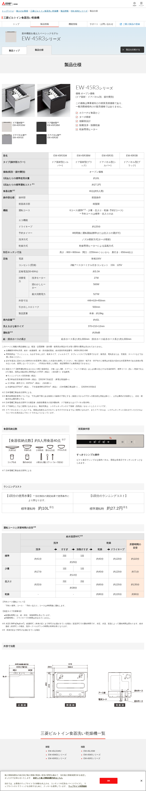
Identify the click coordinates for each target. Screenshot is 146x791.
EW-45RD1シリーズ (57, 758)
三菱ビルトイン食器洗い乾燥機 (44, 11)
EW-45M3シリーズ (92, 755)
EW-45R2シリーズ (79, 11)
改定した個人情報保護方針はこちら (48, 778)
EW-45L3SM (89, 751)
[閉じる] (141, 781)
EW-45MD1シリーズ (57, 755)
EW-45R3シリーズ (92, 758)
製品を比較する (133, 49)
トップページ (8, 11)
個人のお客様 (22, 11)
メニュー (141, 5)
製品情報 (65, 11)
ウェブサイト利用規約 (77, 786)
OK (108, 781)
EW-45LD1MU (54, 751)
